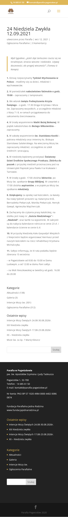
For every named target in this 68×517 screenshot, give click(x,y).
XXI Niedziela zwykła (17, 325)
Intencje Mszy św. (16, 302)
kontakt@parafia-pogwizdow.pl (31, 387)
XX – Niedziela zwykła (18, 334)
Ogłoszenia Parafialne (18, 43)
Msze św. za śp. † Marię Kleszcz (23, 339)
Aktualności (13, 292)
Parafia (28, 39)
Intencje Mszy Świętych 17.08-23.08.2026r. (29, 330)
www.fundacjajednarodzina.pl (23, 410)
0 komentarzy (39, 43)
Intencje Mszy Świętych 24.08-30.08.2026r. (29, 320)
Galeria (10, 297)
